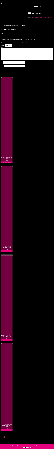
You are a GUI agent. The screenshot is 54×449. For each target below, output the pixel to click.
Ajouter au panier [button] (7, 162)
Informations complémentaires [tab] (10, 25)
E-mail (2, 66)
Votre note (3, 45)
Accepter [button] (25, 447)
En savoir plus (29, 447)
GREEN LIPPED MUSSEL (38, 19)
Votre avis (3, 47)
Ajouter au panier (37, 13)
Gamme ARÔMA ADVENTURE (40, 17)
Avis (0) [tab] (23, 25)
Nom (2, 62)
